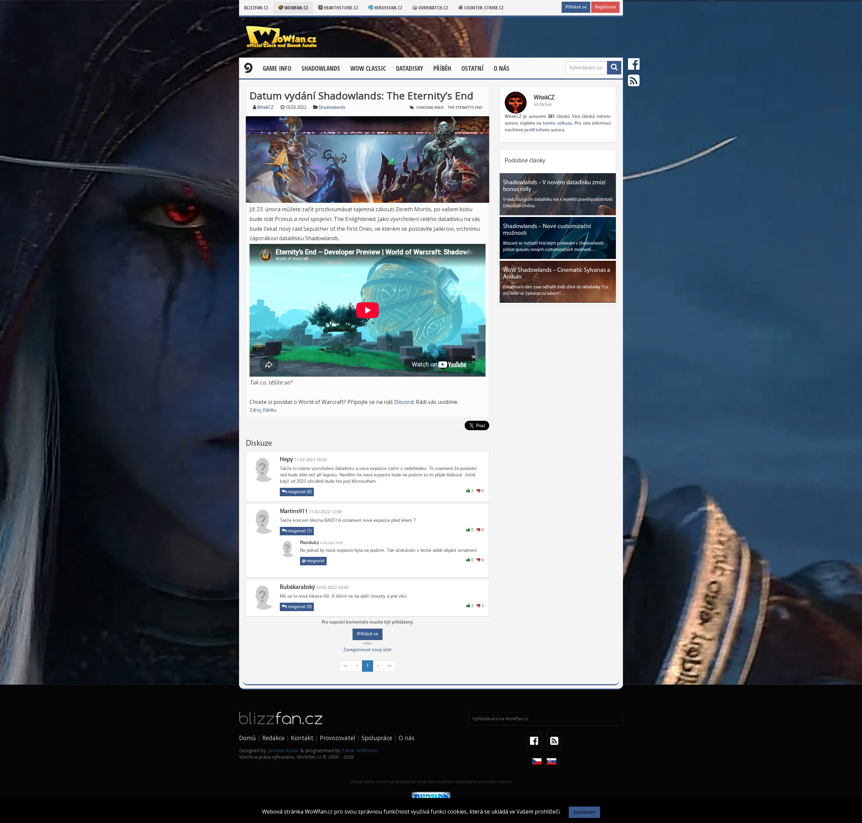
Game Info (277, 68)
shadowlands (430, 108)
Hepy (286, 460)
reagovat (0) (299, 492)
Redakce (273, 738)
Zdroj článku (263, 410)
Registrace (605, 7)
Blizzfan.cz (256, 7)
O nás (501, 68)
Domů (247, 738)
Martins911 (294, 512)
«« (345, 665)
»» (390, 665)
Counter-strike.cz (483, 7)
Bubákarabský (297, 587)
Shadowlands (320, 68)
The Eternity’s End (465, 108)
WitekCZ (265, 107)
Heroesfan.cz (387, 7)
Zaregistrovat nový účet (367, 650)
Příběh (442, 68)
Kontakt (302, 738)
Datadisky (409, 68)
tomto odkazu (557, 123)
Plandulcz (309, 542)
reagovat (313, 561)
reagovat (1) (299, 531)
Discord (403, 402)
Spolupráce (377, 738)
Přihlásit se (576, 7)
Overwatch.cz (432, 7)
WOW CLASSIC (368, 68)
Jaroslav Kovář (283, 750)
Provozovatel (337, 738)
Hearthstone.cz (340, 7)
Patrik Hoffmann (359, 750)
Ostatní (472, 68)
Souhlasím (584, 812)
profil (529, 130)
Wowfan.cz (295, 7)
